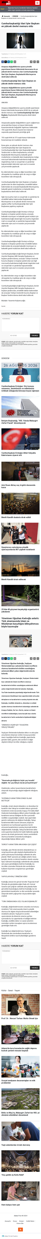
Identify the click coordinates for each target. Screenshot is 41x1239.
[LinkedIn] (8, 61)
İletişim (21, 1221)
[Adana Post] (7, 3)
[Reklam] (15, 758)
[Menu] (37, 3)
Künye (15, 1221)
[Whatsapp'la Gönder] (11, 61)
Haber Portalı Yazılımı (11, 1236)
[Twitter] (5, 61)
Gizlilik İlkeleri (30, 1221)
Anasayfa (7, 16)
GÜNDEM (15, 16)
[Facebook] (2, 61)
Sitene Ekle (20, 1223)
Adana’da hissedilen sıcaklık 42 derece (20, 9)
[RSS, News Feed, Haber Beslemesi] (20, 1229)
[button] (31, 61)
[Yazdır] (15, 61)
